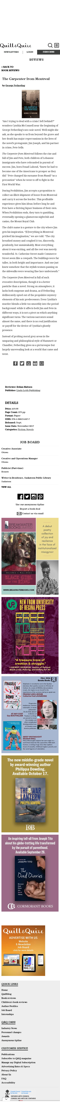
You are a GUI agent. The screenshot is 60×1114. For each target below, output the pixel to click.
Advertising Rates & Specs (15, 1067)
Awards (5, 1037)
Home (4, 990)
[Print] (35, 363)
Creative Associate (11, 449)
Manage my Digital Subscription (18, 1063)
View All (6, 487)
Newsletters (11, 52)
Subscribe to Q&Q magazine (16, 1059)
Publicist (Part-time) (12, 468)
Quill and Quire (20, 47)
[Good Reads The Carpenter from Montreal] (28, 363)
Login (30, 52)
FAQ (3, 1079)
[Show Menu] (56, 45)
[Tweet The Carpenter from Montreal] (22, 363)
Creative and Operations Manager (19, 459)
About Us (6, 1075)
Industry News (9, 1028)
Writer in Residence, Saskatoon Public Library (26, 478)
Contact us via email (33, 514)
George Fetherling (15, 86)
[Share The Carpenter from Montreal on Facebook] (15, 363)
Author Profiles (9, 1006)
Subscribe (48, 52)
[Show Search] (50, 45)
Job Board (6, 1010)
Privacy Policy (9, 1071)
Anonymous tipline (11, 1041)
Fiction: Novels (26, 430)
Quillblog (6, 994)
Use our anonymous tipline (30, 505)
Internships (7, 1014)
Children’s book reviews (14, 1002)
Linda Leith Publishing (28, 391)
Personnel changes (11, 1032)
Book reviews (8, 998)
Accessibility (8, 1083)
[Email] (41, 363)
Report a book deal (30, 509)
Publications (8, 1055)
